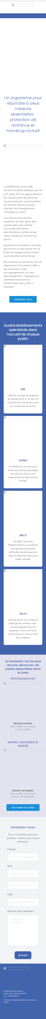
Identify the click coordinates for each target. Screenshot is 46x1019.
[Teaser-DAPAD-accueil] (23, 416)
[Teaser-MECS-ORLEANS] (23, 491)
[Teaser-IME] (23, 345)
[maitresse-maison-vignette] (23, 749)
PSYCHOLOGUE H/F (23, 679)
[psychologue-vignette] (23, 682)
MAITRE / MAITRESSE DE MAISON (23, 744)
